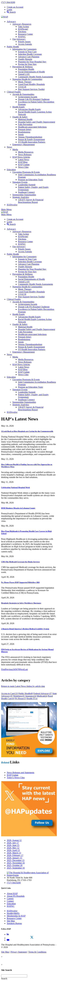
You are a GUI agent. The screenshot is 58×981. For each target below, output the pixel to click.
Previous (9, 669)
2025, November (16, 863)
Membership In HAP (16, 916)
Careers (10, 898)
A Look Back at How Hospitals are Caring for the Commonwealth (27, 431)
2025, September (16, 868)
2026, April (13, 850)
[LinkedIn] (8, 934)
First (3, 669)
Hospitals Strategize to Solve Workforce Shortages (21, 603)
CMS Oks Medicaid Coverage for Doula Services (20, 562)
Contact (10, 901)
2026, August (14, 840)
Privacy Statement (19, 952)
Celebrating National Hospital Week (15, 487)
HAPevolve (12, 911)
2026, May (13, 848)
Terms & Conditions (37, 952)
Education (11, 903)
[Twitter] (32, 937)
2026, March (14, 853)
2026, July (13, 843)
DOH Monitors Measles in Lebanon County (18, 508)
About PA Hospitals (15, 896)
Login (9, 9)
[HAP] (4, 17)
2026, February (15, 855)
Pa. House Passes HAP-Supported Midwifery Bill (20, 582)
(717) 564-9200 (8, 2)
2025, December (15, 860)
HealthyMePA (13, 913)
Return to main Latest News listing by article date (23, 686)
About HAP (12, 893)
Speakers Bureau (14, 923)
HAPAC (10, 906)
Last (26, 669)
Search (12, 12)
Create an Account (15, 7)
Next (22, 669)
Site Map (11, 921)
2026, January (14, 858)
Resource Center (14, 918)
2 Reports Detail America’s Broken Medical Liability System (25, 629)
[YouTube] (8, 940)
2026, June (13, 845)
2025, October (14, 865)
